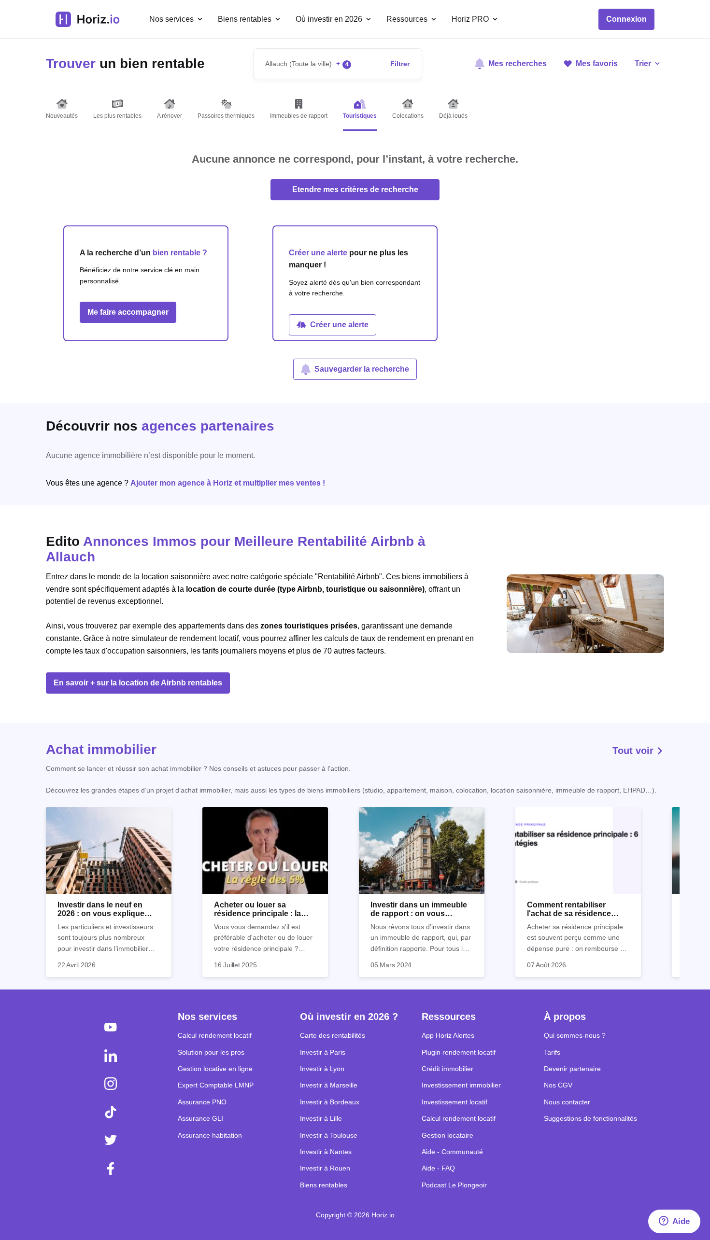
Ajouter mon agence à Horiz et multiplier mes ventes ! (227, 483)
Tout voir (634, 750)
